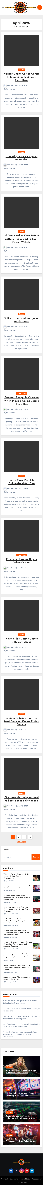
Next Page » (21, 842)
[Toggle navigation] (2, 7)
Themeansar (21, 1182)
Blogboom (35, 1179)
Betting (22, 69)
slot (8, 1090)
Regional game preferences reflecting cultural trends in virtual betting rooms (16, 897)
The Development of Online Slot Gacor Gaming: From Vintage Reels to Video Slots (17, 956)
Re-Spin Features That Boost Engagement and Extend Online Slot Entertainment (16, 932)
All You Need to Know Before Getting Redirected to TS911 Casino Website (21, 239)
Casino (21, 152)
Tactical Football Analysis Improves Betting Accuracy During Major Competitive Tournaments (17, 921)
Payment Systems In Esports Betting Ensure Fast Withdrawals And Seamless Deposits (17, 944)
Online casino (21, 393)
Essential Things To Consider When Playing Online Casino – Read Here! (21, 400)
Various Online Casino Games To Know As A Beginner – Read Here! (21, 77)
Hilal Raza (11, 85)
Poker (21, 793)
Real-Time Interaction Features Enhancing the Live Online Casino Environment (16, 909)
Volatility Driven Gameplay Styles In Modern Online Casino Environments (17, 876)
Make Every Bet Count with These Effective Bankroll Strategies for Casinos (16, 967)
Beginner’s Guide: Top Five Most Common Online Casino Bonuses (21, 721)
